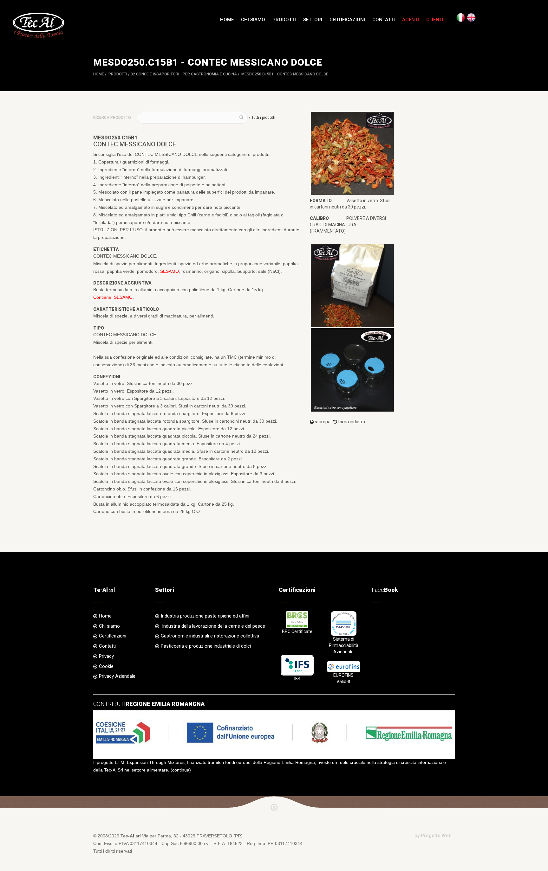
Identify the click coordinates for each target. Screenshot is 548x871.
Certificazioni (347, 19)
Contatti (383, 19)
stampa (322, 421)
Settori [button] (312, 19)
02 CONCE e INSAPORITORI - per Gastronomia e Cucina (184, 74)
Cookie (106, 666)
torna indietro (351, 421)
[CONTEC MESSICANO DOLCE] (352, 153)
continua (180, 769)
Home (227, 19)
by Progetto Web (433, 835)
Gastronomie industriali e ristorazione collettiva (210, 636)
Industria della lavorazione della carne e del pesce (213, 626)
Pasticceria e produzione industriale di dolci (206, 646)
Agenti (410, 19)
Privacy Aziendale (117, 676)
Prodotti (117, 74)
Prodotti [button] (284, 19)
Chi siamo (253, 19)
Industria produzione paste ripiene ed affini (205, 616)
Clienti (434, 19)
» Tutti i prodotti (262, 117)
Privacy (106, 656)
